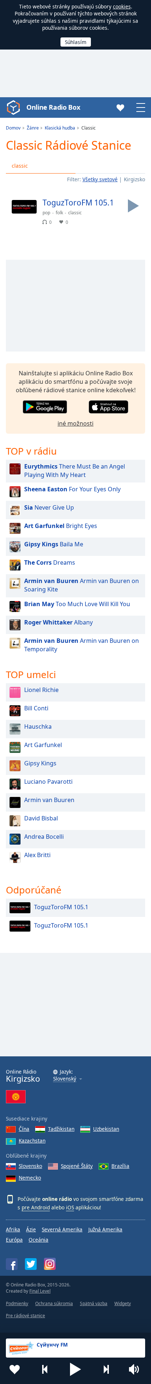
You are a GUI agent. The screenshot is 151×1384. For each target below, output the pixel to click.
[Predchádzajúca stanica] (45, 1369)
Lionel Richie (41, 690)
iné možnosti (75, 423)
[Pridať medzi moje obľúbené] (14, 1369)
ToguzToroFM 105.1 (61, 907)
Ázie (31, 1229)
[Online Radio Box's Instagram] (50, 1264)
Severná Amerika (62, 1229)
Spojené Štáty (77, 1165)
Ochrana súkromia (54, 1303)
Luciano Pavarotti (48, 781)
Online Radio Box (53, 107)
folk (59, 213)
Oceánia (38, 1239)
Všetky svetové (100, 179)
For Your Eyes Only (72, 489)
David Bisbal (41, 818)
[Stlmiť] (136, 1369)
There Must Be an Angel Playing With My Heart (74, 470)
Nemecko (30, 1177)
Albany (58, 622)
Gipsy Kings (40, 763)
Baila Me (53, 544)
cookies (122, 6)
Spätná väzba (93, 1303)
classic (20, 165)
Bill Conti (36, 708)
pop (46, 213)
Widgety (122, 1303)
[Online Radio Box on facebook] (12, 1264)
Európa (14, 1239)
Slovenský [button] (64, 1079)
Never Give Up (49, 507)
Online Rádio (23, 1076)
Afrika (13, 1229)
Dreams (49, 562)
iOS (70, 1207)
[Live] (133, 206)
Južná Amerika (105, 1229)
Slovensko (30, 1165)
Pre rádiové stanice (25, 1315)
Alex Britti (37, 855)
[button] (75, 1369)
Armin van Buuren (49, 800)
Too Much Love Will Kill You (77, 604)
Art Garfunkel (43, 745)
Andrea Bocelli (44, 837)
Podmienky (17, 1303)
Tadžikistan (61, 1128)
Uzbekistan (106, 1128)
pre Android (36, 1207)
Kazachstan (32, 1140)
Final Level (40, 1291)
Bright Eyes (60, 526)
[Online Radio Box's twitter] (31, 1264)
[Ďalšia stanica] (106, 1369)
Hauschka (38, 726)
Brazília (120, 1165)
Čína (24, 1128)
